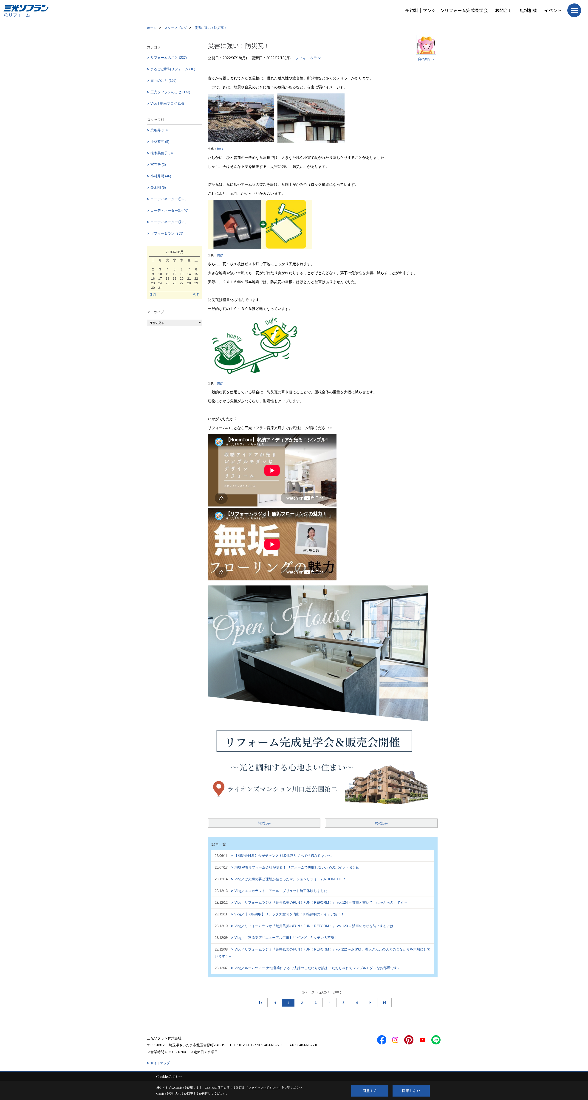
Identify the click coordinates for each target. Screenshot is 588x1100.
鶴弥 (220, 149)
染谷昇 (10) (159, 130)
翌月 (196, 295)
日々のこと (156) (163, 80)
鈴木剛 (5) (158, 187)
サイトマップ (160, 1063)
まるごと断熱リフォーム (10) (172, 69)
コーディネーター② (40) (169, 210)
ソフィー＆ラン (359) (166, 233)
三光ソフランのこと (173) (170, 92)
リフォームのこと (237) (168, 57)
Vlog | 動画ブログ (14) (167, 103)
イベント (553, 10)
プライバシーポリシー (263, 1087)
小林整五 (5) (159, 141)
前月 (152, 295)
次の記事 (381, 823)
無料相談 (528, 10)
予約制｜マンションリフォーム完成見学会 (446, 10)
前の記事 (264, 823)
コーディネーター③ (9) (168, 222)
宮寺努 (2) (158, 164)
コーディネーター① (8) (168, 199)
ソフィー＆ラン (308, 58)
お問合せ (503, 10)
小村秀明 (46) (160, 176)
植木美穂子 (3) (161, 153)
